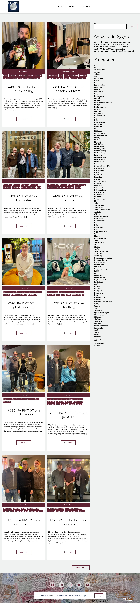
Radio (97, 286)
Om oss (84, 6)
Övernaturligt (100, 262)
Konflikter (98, 218)
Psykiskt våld (100, 280)
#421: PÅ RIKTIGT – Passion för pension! (112, 42)
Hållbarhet (38, 75)
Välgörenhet (99, 343)
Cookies (97, 111)
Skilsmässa (99, 315)
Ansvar (5, 75)
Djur (96, 118)
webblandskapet (79, 600)
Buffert (97, 109)
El (82, 399)
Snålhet (97, 324)
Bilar (62, 508)
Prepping (98, 275)
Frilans (97, 164)
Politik (26, 511)
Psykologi (78, 187)
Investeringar (100, 199)
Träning (97, 339)
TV (83, 294)
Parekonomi (99, 264)
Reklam (66, 78)
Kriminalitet (99, 227)
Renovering (99, 293)
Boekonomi (64, 399)
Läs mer (24, 119)
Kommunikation (60, 187)
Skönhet (72, 78)
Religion (98, 291)
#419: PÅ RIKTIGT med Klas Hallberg (111, 47)
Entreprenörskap (53, 75)
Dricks (97, 120)
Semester (98, 306)
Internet (70, 292)
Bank (4, 185)
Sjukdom (98, 310)
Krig (96, 225)
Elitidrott (98, 131)
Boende (23, 508)
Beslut (10, 185)
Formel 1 (98, 155)
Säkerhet (98, 299)
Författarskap (100, 151)
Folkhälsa (98, 144)
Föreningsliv (99, 146)
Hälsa (61, 75)
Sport (96, 332)
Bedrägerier (6, 292)
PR (95, 273)
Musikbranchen (101, 251)
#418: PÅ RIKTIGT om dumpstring (109, 49)
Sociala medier (81, 78)
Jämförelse (68, 401)
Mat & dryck (99, 243)
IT (95, 201)
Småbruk (98, 321)
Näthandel (64, 404)
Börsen (97, 100)
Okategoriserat (100, 260)
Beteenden (16, 185)
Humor (97, 179)
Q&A (96, 284)
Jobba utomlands (102, 210)
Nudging (98, 256)
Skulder (40, 511)
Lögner (97, 236)
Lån (96, 234)
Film (96, 140)
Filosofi (97, 142)
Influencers (74, 75)
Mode (63, 294)
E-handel (22, 292)
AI (95, 65)
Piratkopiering (32, 294)
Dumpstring (12, 75)
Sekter (97, 304)
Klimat (22, 78)
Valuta (39, 187)
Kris (96, 229)
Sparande (79, 404)
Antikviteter (99, 70)
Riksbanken (32, 187)
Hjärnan (98, 175)
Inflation (11, 511)
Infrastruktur (7, 187)
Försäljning (51, 187)
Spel (96, 330)
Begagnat (98, 87)
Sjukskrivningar (101, 313)
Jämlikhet (98, 208)
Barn (4, 399)
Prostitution (99, 278)
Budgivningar (72, 185)
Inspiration (15, 78)
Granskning (99, 168)
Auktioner (50, 185)
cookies (52, 596)
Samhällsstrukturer (103, 302)
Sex (95, 308)
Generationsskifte (102, 166)
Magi (96, 240)
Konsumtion (28, 78)
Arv (95, 76)
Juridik (97, 212)
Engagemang (21, 75)
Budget (71, 399)
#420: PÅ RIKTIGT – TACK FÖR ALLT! (111, 45)
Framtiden (30, 75)
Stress (96, 334)
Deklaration (99, 116)
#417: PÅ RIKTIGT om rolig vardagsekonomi (114, 51)
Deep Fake (98, 113)
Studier (97, 337)
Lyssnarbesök (100, 238)
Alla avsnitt (67, 6)
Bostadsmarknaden (33, 508)
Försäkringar (60, 401)
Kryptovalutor (100, 232)
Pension (97, 267)
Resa (96, 295)
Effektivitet (99, 127)
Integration (99, 194)
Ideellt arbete (100, 181)
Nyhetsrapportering (103, 258)
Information (6, 78)
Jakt (96, 203)
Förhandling (81, 185)
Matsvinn (36, 78)
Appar (97, 72)
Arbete (97, 74)
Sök (95, 23)
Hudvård (66, 75)
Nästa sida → (81, 568)
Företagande (99, 148)
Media (58, 294)
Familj (17, 399)
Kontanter (24, 187)
